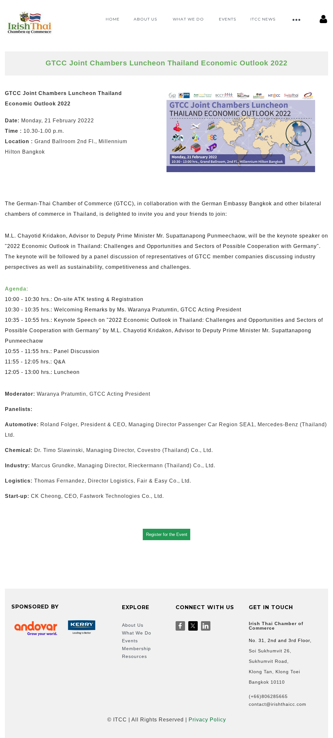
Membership (136, 648)
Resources (134, 656)
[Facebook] (180, 626)
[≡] (296, 15)
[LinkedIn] (205, 626)
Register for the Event (166, 534)
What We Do (136, 633)
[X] (193, 626)
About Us (132, 625)
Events (130, 640)
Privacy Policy (207, 719)
